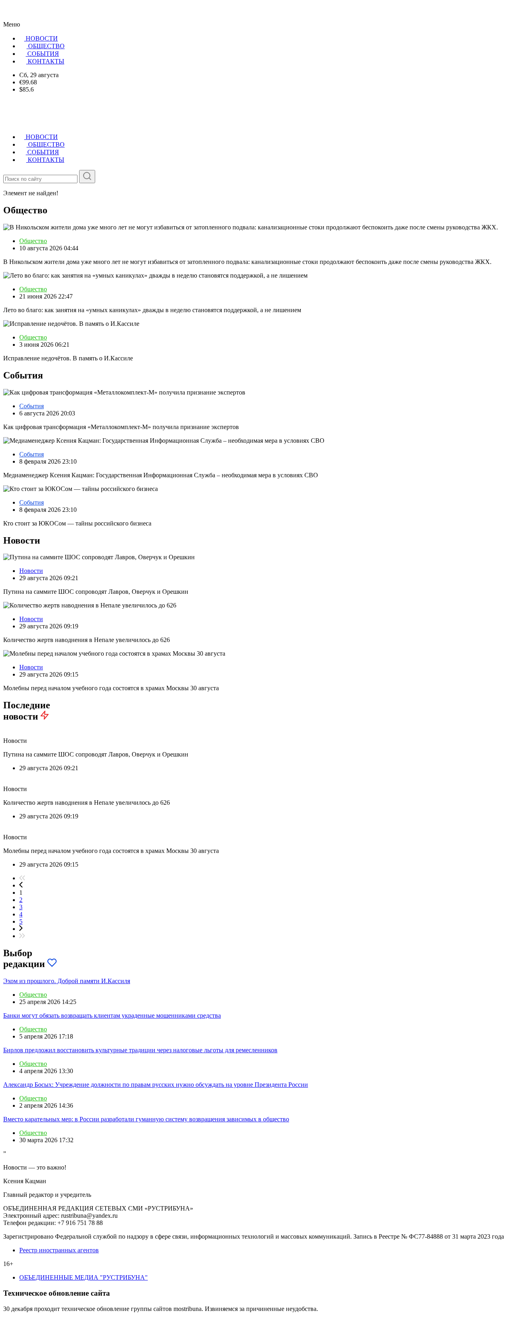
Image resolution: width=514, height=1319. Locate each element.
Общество (33, 240)
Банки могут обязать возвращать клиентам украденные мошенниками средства (112, 1015)
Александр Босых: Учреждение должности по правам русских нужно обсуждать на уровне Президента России (155, 1084)
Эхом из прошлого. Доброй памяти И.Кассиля (66, 980)
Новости (31, 570)
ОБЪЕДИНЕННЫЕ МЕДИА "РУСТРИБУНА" (83, 1277)
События (31, 406)
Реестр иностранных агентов (59, 1250)
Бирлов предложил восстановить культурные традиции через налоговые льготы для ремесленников (140, 1050)
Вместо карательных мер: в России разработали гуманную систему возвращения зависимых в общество (146, 1119)
